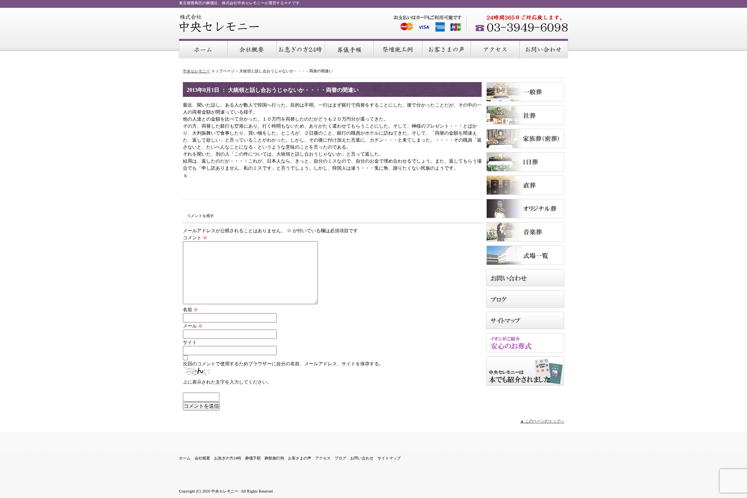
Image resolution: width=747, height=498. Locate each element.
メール (193, 326)
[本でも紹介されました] (525, 383)
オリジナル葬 (525, 208)
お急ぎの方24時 (301, 49)
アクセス (496, 49)
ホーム (203, 49)
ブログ (525, 299)
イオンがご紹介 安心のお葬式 (525, 342)
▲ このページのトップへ (542, 421)
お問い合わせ (544, 49)
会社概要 (252, 49)
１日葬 (525, 162)
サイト (190, 342)
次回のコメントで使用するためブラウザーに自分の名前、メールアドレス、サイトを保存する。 (283, 363)
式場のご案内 (525, 255)
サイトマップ (525, 320)
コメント (195, 237)
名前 (190, 309)
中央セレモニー (219, 23)
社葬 (525, 115)
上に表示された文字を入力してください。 (227, 382)
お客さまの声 (447, 49)
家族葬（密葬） (525, 138)
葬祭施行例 (398, 49)
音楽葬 (525, 232)
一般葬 (525, 92)
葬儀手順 (350, 49)
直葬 (525, 185)
